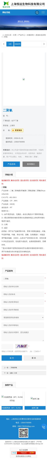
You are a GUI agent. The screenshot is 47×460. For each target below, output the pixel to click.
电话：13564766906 (23, 423)
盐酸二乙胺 (13, 373)
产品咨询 (11, 164)
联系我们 (31, 164)
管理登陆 (32, 444)
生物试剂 (30, 35)
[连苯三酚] (35, 399)
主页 (14, 35)
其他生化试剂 (41, 35)
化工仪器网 (25, 444)
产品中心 (21, 35)
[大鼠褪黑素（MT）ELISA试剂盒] (12, 399)
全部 (10, 44)
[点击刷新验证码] (21, 346)
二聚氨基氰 (13, 367)
